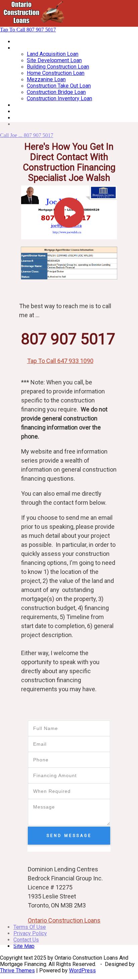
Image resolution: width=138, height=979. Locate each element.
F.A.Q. (19, 117)
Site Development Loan (54, 60)
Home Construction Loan (55, 73)
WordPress (82, 970)
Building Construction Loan (58, 67)
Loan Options (29, 105)
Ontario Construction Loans (64, 920)
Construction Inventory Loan (59, 98)
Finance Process (33, 111)
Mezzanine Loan (46, 79)
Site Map (23, 946)
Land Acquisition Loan (52, 54)
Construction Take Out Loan (59, 86)
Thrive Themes (17, 970)
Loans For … (27, 47)
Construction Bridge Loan (56, 92)
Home (20, 41)
